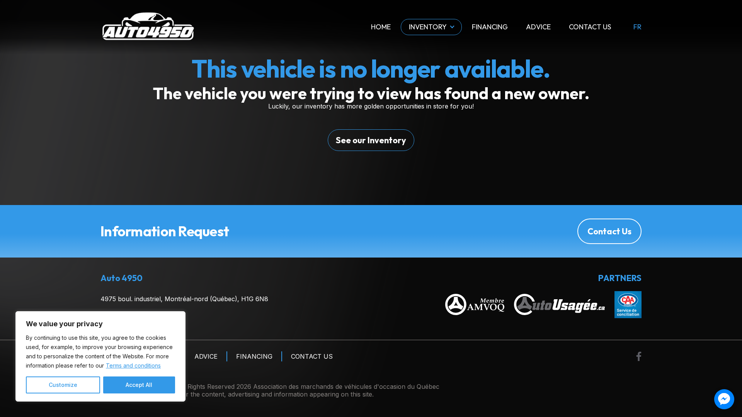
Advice (538, 26)
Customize (63, 384)
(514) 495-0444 (123, 318)
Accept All (139, 384)
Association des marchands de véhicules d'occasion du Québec (346, 386)
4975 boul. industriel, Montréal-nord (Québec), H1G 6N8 (184, 299)
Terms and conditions (133, 365)
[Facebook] (639, 356)
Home (381, 26)
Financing (490, 26)
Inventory (428, 26)
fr (637, 27)
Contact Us (590, 26)
